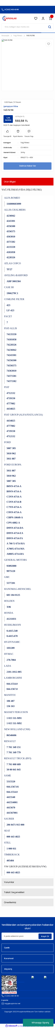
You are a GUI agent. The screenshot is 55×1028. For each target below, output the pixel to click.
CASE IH (9, 287)
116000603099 (14, 203)
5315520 (11, 781)
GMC (7, 577)
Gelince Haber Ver (27, 166)
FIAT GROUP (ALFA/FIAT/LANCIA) (23, 414)
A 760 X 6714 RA (16, 543)
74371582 (11, 381)
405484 (10, 860)
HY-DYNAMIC (12, 642)
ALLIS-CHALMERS (15, 209)
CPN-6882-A (13, 522)
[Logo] (9, 18)
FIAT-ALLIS (10, 328)
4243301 (11, 221)
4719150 (11, 398)
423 (8, 305)
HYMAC (8, 654)
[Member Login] (43, 18)
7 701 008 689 (14, 764)
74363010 (11, 370)
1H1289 (11, 648)
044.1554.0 (12, 683)
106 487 (11, 701)
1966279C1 (12, 293)
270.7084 (11, 660)
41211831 (11, 619)
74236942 (11, 350)
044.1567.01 (13, 786)
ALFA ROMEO (12, 198)
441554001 (12, 802)
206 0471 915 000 (15, 824)
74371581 (11, 376)
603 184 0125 (13, 595)
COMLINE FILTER (14, 299)
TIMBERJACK (12, 854)
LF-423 (10, 310)
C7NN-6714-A (14, 507)
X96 (9, 607)
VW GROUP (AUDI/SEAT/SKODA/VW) (25, 866)
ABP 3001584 (14, 281)
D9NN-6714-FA (15, 538)
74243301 (11, 355)
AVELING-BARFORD (16, 275)
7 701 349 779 (14, 752)
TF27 (9, 269)
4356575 (11, 231)
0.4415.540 (12, 630)
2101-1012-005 (14, 672)
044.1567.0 (12, 689)
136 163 (11, 706)
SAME (7, 775)
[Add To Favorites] (49, 44)
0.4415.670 (12, 636)
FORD (7, 442)
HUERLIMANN (12, 625)
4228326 (11, 257)
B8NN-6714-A (14, 486)
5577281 (11, 583)
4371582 (11, 241)
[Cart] (50, 18)
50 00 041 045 (14, 769)
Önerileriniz (10, 902)
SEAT (7, 830)
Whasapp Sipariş (40, 1022)
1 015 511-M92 (14, 723)
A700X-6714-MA (15, 548)
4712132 (11, 393)
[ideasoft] (11, 1025)
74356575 (11, 365)
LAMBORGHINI (13, 678)
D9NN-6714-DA (15, 528)
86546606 (11, 735)
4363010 (11, 236)
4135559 (11, 247)
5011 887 (11, 458)
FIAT (6, 387)
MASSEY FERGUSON (16, 712)
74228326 (11, 344)
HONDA (8, 613)
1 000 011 (11, 848)
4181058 (11, 252)
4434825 (11, 408)
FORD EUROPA (12, 464)
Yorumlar (9, 882)
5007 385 (11, 448)
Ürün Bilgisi (10, 181)
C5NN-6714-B (14, 502)
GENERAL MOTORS (15, 560)
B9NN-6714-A (14, 491)
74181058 (11, 339)
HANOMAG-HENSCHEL (17, 589)
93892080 (11, 566)
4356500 (11, 226)
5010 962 (11, 453)
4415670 (11, 807)
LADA (7, 666)
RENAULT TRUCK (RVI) (17, 758)
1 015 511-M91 (14, 718)
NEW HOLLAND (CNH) (17, 729)
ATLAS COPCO (12, 263)
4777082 (11, 403)
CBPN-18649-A (15, 517)
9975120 (11, 571)
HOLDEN (9, 601)
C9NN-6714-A (14, 512)
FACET (8, 316)
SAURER (9, 818)
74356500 (11, 360)
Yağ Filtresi (25, 143)
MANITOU (10, 695)
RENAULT (10, 741)
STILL (7, 842)
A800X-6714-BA (15, 554)
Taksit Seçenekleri (14, 892)
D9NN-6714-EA (15, 533)
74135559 (11, 334)
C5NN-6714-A (14, 496)
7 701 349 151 (14, 747)
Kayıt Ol (45, 936)
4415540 (11, 797)
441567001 (12, 812)
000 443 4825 (13, 836)
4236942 (11, 215)
